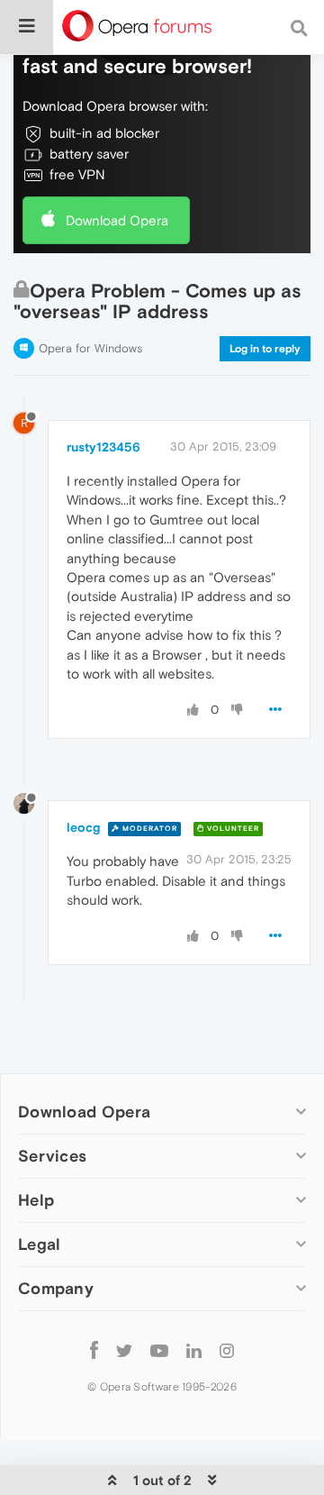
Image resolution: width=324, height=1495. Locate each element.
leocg (83, 827)
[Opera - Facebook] (94, 1349)
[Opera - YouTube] (159, 1349)
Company (56, 1288)
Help (36, 1199)
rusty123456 (103, 447)
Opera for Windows (90, 348)
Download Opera (117, 220)
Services (52, 1155)
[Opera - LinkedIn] (194, 1349)
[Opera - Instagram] (227, 1349)
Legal (39, 1244)
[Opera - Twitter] (124, 1349)
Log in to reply (265, 348)
